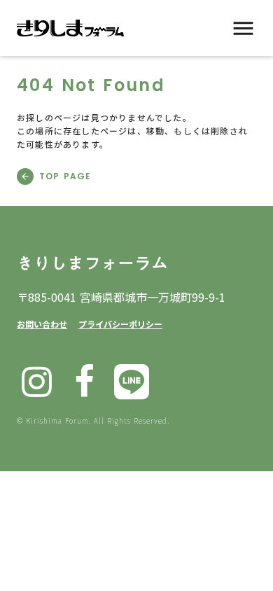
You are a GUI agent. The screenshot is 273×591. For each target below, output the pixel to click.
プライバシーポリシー (120, 324)
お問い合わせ (42, 324)
